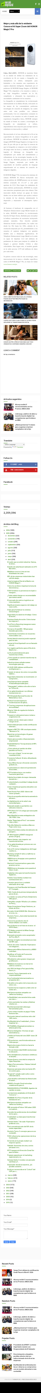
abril (9, 559)
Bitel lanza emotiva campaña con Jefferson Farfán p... (19, 993)
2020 (8, 1197)
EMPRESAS (7, 270)
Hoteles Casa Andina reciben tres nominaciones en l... (19, 878)
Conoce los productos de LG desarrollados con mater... (17, 922)
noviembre (12, 539)
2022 (8, 1191)
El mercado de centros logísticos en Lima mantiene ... (20, 601)
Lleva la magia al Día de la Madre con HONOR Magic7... (20, 582)
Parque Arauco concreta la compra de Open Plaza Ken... (21, 1060)
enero (10, 1181)
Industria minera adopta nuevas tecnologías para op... (18, 663)
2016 (8, 1199)
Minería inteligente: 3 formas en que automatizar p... (20, 1032)
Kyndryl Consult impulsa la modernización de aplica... (17, 701)
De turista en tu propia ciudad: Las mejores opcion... (19, 1142)
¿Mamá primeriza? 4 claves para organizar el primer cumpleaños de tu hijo (25, 427)
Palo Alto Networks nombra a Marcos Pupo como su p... (21, 826)
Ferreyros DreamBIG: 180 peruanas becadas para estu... (20, 630)
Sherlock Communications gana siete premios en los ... (21, 864)
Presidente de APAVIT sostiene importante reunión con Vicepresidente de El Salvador (24, 1347)
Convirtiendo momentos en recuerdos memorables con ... (21, 635)
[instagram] (39, 4)
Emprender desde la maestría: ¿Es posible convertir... (19, 1165)
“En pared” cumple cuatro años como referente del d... (20, 1075)
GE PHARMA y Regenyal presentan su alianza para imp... (20, 1027)
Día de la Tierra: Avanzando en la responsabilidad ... (19, 974)
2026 (8, 530)
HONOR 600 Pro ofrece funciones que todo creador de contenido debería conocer (18, 343)
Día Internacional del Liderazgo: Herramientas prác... (19, 1008)
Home (4, 11)
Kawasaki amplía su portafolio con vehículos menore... (19, 807)
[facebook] (36, 4)
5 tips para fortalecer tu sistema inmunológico (19, 611)
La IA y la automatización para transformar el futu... (18, 654)
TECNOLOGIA (16, 270)
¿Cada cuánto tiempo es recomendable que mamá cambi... (21, 596)
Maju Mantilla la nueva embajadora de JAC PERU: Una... (21, 816)
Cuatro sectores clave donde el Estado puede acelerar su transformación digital (20, 321)
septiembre (12, 544)
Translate (20, 447)
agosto (10, 548)
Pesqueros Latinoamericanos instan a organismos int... (21, 716)
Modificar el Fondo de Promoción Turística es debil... (19, 955)
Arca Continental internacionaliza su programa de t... (20, 979)
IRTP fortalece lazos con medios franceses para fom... (19, 773)
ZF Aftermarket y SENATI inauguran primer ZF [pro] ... (20, 835)
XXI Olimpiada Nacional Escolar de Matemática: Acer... (19, 697)
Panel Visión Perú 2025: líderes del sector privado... (20, 792)
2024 (8, 1185)
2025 (8, 533)
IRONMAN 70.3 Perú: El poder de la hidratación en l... (19, 1099)
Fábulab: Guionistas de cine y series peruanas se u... (20, 1146)
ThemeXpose (16, 1379)
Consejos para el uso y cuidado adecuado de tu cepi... (18, 883)
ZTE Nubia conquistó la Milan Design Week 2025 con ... (20, 931)
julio (9, 550)
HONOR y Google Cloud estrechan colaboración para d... (19, 1084)
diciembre (12, 536)
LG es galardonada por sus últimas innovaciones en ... (20, 692)
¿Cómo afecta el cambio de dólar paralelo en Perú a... (19, 749)
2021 (8, 1193)
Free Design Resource (29, 1379)
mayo (10, 556)
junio (10, 553)
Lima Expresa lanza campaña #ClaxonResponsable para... (18, 682)
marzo (10, 1175)
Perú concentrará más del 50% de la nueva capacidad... (20, 1127)
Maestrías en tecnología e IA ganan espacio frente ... (20, 735)
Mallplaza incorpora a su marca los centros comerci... (20, 965)
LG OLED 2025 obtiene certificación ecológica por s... (20, 668)
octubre (11, 542)
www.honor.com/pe (10, 264)
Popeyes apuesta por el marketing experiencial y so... (19, 1156)
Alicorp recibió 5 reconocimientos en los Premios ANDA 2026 (23, 407)
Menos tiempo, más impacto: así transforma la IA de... (19, 840)
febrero (11, 1178)
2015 (8, 1202)
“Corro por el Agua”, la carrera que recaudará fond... (19, 754)
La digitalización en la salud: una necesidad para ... (19, 802)
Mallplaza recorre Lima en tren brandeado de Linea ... (18, 572)
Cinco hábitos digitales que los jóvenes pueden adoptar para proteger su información (18, 299)
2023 (8, 1188)
